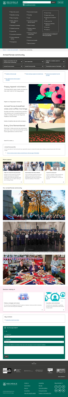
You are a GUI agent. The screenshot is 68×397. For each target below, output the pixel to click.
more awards (61, 376)
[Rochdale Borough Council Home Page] (10, 2)
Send (6, 356)
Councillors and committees (53, 303)
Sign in (59, 2)
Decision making (8, 289)
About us (26, 388)
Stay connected (58, 383)
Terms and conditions (43, 388)
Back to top (34, 363)
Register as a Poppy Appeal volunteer (12, 101)
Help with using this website (30, 393)
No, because (8, 339)
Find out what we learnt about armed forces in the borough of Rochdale (23, 153)
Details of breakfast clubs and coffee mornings (14, 121)
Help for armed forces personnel (12, 172)
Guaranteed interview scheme (32, 172)
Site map (40, 385)
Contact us (26, 383)
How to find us (27, 385)
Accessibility (41, 383)
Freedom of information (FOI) (45, 393)
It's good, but (8, 334)
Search (53, 2)
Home (4, 50)
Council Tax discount (51, 172)
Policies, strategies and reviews (12, 303)
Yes (6, 331)
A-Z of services (48, 35)
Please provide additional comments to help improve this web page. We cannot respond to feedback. (25, 344)
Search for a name (8, 140)
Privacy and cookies (43, 390)
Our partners (27, 390)
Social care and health (13, 50)
